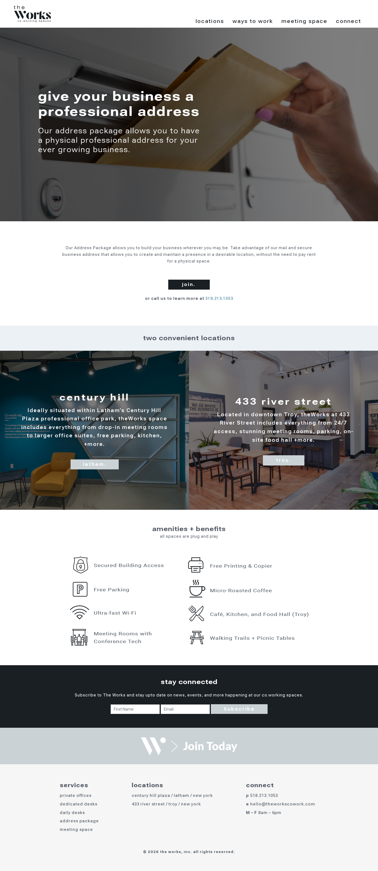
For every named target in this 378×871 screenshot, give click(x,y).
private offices (76, 795)
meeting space (76, 829)
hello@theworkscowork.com (282, 804)
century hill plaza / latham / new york (172, 795)
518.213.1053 (219, 298)
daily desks (72, 812)
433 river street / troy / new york (166, 804)
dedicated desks (78, 804)
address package (79, 821)
